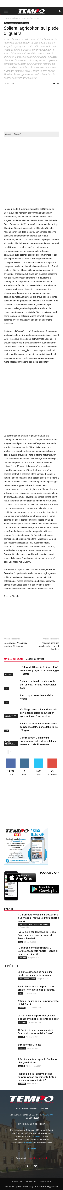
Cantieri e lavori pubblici (10, 716)
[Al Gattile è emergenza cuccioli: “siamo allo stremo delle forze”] (10, 1034)
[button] (60, 11)
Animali (21, 1037)
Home (6, 18)
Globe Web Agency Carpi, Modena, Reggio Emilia (37, 1186)
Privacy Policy (31, 1181)
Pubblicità (31, 1149)
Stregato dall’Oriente (29, 1044)
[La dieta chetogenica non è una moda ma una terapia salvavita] (10, 976)
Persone (22, 1048)
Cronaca (22, 1008)
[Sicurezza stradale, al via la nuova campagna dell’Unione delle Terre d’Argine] (11, 727)
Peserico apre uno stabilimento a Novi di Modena (49, 646)
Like (10, 760)
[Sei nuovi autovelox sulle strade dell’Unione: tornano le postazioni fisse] (11, 685)
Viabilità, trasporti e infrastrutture (25, 18)
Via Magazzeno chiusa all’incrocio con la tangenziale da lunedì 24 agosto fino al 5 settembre (38, 713)
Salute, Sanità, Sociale (27, 979)
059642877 (47, 1115)
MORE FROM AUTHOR (35, 659)
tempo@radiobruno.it (37, 1158)
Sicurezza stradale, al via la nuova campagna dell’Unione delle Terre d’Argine (39, 727)
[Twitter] (35, 1166)
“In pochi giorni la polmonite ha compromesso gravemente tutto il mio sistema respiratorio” (37, 1077)
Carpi (6, 688)
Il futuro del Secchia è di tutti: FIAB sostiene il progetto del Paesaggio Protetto (39, 670)
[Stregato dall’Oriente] (10, 1049)
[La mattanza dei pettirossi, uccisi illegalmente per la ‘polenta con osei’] (10, 1020)
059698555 (28, 1142)
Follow (24, 760)
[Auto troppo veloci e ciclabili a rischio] (11, 699)
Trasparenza (45, 1181)
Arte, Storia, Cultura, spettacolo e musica (34, 925)
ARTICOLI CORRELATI (13, 659)
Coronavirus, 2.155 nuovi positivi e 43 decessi (15, 644)
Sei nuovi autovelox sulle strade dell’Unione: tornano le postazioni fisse (38, 684)
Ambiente (8, 674)
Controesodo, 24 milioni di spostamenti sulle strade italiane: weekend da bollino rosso (38, 741)
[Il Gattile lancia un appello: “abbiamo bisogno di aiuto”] (10, 1063)
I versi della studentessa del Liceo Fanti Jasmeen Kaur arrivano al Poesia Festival (37, 935)
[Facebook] (27, 1166)
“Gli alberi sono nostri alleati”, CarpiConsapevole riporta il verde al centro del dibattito (38, 951)
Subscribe (52, 760)
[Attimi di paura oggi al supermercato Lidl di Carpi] (10, 1005)
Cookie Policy (17, 1181)
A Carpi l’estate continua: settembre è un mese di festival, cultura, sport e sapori (38, 918)
